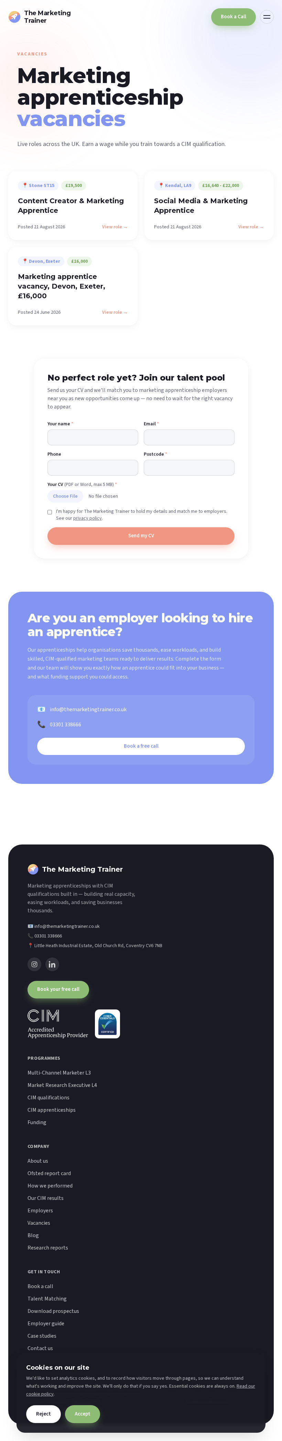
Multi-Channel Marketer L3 (59, 1073)
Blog (33, 1235)
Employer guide (46, 1323)
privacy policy (87, 518)
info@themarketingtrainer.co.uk (82, 709)
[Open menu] (267, 17)
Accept (82, 1414)
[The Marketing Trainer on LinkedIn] (52, 964)
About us (38, 1161)
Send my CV (141, 535)
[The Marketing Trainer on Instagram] (34, 964)
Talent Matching (47, 1299)
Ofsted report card (49, 1173)
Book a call (40, 1286)
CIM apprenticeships (52, 1110)
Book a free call (141, 746)
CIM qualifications (48, 1097)
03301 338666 (59, 724)
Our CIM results (46, 1198)
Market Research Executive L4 (62, 1085)
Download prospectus (53, 1311)
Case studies (42, 1336)
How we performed (50, 1186)
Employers (40, 1210)
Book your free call (58, 989)
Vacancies (39, 1223)
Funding (37, 1122)
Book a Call (233, 16)
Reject (43, 1414)
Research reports (48, 1248)
